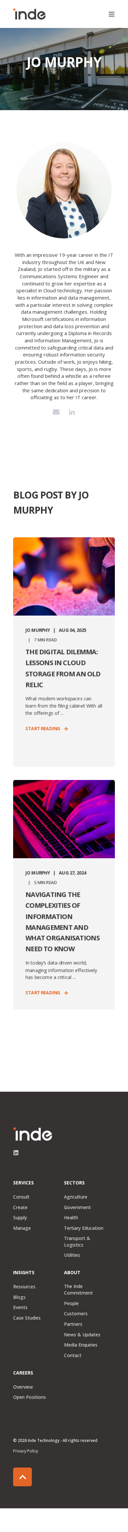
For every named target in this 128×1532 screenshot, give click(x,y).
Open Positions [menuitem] (29, 1397)
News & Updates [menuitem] (82, 1334)
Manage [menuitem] (22, 1228)
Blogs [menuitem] (19, 1297)
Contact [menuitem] (72, 1355)
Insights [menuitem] (23, 1273)
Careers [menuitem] (23, 1373)
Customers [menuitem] (76, 1313)
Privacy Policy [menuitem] (25, 1451)
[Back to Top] (22, 1477)
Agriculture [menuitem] (75, 1197)
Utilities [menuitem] (72, 1255)
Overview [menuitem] (23, 1387)
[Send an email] (56, 412)
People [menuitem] (71, 1303)
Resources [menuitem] (24, 1286)
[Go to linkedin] (72, 412)
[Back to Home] (29, 14)
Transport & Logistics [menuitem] (77, 1241)
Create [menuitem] (20, 1207)
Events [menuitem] (20, 1307)
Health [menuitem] (71, 1217)
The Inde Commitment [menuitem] (78, 1289)
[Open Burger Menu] (111, 14)
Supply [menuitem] (20, 1217)
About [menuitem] (72, 1273)
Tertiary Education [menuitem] (83, 1228)
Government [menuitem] (77, 1207)
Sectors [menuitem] (74, 1183)
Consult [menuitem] (21, 1197)
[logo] (33, 1134)
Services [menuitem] (23, 1183)
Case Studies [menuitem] (27, 1318)
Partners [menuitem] (73, 1324)
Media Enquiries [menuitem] (80, 1345)
